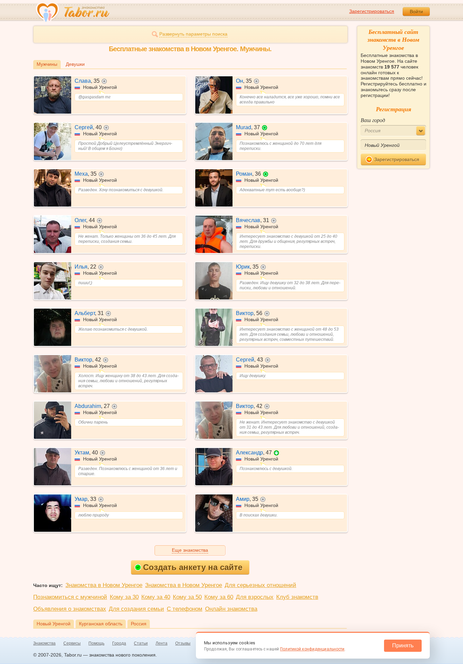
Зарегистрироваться (371, 11)
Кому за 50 (187, 597)
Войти (416, 11)
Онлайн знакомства (231, 609)
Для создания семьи (136, 609)
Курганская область (100, 623)
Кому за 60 (218, 597)
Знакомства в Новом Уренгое (103, 585)
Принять (403, 645)
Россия (138, 623)
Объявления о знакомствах (69, 609)
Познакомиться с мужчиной (70, 597)
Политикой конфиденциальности (312, 649)
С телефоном (184, 609)
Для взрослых (255, 597)
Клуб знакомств (297, 597)
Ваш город (373, 119)
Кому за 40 (155, 597)
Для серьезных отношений (260, 585)
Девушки (75, 64)
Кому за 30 (124, 597)
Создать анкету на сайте (192, 567)
